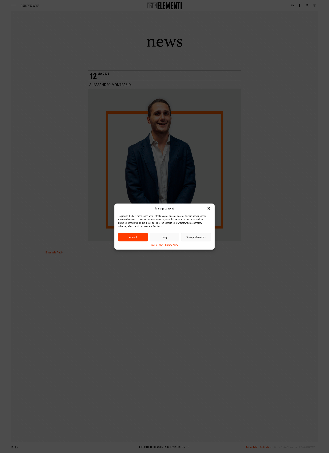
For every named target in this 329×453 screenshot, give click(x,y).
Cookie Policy (157, 245)
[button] (209, 208)
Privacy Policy (171, 245)
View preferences (196, 237)
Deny (164, 237)
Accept (133, 237)
